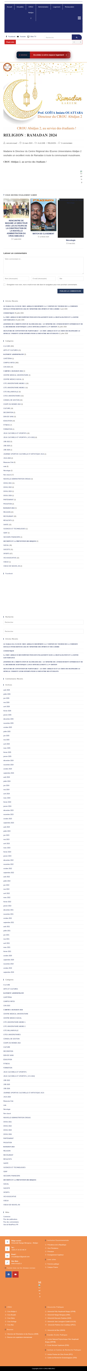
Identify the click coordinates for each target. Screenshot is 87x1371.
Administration (43, 7)
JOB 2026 (6, 450)
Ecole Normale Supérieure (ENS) (58, 1345)
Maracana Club (8, 462)
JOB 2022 (6, 441)
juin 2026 (6, 698)
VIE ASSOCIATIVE (9, 558)
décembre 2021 (8, 910)
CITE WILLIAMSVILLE (10, 392)
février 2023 (7, 852)
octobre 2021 (7, 918)
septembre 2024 (8, 773)
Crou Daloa (11, 1318)
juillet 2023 (6, 831)
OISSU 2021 (7, 483)
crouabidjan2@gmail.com (20, 1257)
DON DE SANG (8, 416)
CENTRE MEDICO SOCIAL (12, 379)
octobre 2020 (7, 956)
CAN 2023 (6, 367)
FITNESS (6, 425)
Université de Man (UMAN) (56, 1330)
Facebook (11, 36)
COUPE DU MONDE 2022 (12, 404)
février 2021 (7, 951)
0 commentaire (66, 143)
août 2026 (6, 690)
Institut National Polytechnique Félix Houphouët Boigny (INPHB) (62, 1340)
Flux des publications (10, 1219)
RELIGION (52, 143)
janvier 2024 (7, 806)
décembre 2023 (8, 810)
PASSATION (7, 504)
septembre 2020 (8, 960)
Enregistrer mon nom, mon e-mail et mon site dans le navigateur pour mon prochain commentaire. (42, 284)
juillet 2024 (6, 781)
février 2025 (7, 752)
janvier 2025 (7, 756)
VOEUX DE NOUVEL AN (11, 566)
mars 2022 (6, 897)
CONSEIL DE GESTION (11, 400)
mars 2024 (6, 798)
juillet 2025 (6, 731)
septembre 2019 (8, 972)
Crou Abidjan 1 (12, 1311)
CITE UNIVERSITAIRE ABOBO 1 (14, 383)
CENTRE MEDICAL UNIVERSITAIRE (15, 375)
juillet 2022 (6, 881)
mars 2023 (6, 848)
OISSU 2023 (7, 491)
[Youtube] (15, 1274)
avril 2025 (6, 744)
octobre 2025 (7, 727)
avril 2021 (6, 943)
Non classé (7, 475)
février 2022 (7, 902)
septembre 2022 (8, 872)
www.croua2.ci (16, 1263)
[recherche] (77, 37)
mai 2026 (6, 702)
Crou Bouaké (11, 1315)
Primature (50, 1251)
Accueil (9, 7)
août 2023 (6, 827)
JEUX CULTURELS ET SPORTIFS (15, 433)
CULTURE (6, 408)
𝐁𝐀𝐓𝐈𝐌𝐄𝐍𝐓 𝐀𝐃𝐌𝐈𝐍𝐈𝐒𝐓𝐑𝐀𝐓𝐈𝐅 (13, 354)
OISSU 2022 (7, 487)
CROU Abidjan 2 (31, 12)
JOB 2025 (6, 446)
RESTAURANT (8, 516)
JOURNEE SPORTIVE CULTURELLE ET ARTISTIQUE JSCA (23, 454)
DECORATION (8, 412)
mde (4, 466)
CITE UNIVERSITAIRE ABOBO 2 (14, 387)
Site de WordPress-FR (10, 1224)
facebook (9, 573)
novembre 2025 (8, 723)
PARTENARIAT (8, 499)
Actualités (20, 7)
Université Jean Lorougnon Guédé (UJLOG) (61, 1321)
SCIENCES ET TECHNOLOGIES (14, 529)
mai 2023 (6, 839)
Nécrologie (70, 240)
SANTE (5, 524)
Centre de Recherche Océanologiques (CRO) (62, 1358)
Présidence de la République (56, 1245)
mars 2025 (6, 748)
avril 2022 (6, 893)
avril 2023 (6, 843)
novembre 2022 (8, 864)
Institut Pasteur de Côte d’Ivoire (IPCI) (60, 1354)
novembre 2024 (8, 765)
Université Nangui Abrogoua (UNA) (58, 1315)
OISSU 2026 (7, 495)
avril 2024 (6, 794)
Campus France (52, 1267)
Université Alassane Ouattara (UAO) (59, 1318)
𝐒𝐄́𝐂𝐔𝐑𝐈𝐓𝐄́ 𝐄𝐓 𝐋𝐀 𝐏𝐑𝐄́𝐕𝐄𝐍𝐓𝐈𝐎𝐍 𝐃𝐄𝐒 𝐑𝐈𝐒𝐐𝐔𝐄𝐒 (19, 541)
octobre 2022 (7, 868)
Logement (56, 7)
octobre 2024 (7, 769)
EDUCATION (7, 421)
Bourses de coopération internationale (19, 1337)
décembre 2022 (8, 860)
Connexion (6, 1216)
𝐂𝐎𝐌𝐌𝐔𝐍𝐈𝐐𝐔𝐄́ (8, 313)
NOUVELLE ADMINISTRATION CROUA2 (17, 479)
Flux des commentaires (11, 1222)
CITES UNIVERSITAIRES (12, 396)
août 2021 (6, 926)
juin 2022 (6, 885)
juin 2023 (6, 835)
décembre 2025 (8, 719)
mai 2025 (6, 740)
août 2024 (6, 777)
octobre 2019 (7, 968)
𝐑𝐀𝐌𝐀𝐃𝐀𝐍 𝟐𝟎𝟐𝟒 (8, 508)
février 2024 (7, 802)
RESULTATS (7, 520)
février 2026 (7, 711)
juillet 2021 (6, 931)
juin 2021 (6, 935)
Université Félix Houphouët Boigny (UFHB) (61, 1311)
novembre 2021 (8, 914)
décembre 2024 (8, 760)
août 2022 (6, 877)
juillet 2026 (6, 694)
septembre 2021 (8, 922)
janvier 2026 (7, 715)
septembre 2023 (8, 823)
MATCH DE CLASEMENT (43, 234)
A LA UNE (41, 143)
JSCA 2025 (7, 458)
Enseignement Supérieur (55, 1255)
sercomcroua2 (11, 143)
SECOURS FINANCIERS (11, 537)
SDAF (5, 533)
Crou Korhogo (11, 1321)
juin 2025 (6, 735)
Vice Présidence (52, 1248)
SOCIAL (6, 545)
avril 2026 (6, 706)
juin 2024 (6, 785)
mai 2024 (6, 789)
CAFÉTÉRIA (7, 358)
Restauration (69, 7)
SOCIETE (6, 549)
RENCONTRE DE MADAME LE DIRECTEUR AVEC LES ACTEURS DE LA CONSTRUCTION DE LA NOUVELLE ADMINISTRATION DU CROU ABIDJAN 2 (16, 228)
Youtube (22, 36)
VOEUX (6, 562)
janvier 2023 (7, 856)
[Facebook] (8, 1274)
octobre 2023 (7, 819)
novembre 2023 (8, 814)
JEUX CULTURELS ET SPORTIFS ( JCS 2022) (19, 437)
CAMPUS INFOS (9, 363)
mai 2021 (6, 939)
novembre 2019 (8, 964)
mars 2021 (6, 947)
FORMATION (7, 429)
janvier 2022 (7, 906)
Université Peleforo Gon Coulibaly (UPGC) (61, 1325)
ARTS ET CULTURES (10, 350)
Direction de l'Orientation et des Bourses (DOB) (22, 1334)
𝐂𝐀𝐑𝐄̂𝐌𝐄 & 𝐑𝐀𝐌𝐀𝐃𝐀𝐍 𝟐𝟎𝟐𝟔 (13, 371)
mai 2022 (6, 889)
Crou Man (10, 1325)
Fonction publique (53, 1264)
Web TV (33, 36)
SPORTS (6, 553)
